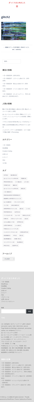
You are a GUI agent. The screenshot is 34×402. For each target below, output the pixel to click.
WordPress (4, 284)
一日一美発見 (6, 145)
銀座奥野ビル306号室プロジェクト (12, 198)
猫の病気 (14, 175)
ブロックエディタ (19, 202)
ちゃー (17, 215)
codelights (24, 232)
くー (28, 208)
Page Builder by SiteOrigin (12, 195)
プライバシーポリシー (7, 301)
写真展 (23, 178)
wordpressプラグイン (10, 208)
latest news (8, 225)
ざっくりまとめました (17, 2)
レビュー (5, 157)
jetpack (20, 222)
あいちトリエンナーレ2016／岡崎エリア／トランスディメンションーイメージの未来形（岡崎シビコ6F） (17, 116)
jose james (15, 205)
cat (6, 175)
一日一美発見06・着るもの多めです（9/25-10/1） (16, 367)
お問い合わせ (5, 299)
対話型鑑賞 (7, 235)
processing (8, 181)
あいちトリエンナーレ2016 (11, 178)
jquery (15, 245)
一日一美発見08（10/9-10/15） (11, 75)
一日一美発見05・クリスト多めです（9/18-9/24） (16, 369)
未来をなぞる (26, 215)
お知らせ (5, 154)
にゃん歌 (18, 225)
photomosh (8, 212)
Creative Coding (7, 151)
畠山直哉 (20, 242)
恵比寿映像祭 (7, 238)
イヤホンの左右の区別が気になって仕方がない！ (17, 121)
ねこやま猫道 (7, 202)
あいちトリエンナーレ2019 (11, 188)
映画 (23, 188)
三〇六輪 (18, 181)
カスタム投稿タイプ (9, 222)
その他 (4, 163)
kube (6, 218)
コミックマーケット (9, 242)
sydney (7, 185)
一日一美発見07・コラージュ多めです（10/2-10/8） (16, 365)
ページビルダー (8, 215)
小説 (26, 218)
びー (26, 181)
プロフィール (5, 297)
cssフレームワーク (16, 218)
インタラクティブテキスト (10, 232)
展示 (21, 208)
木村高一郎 (17, 238)
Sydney (21, 399)
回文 (21, 235)
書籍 (15, 185)
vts (15, 235)
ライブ (6, 205)
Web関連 (5, 148)
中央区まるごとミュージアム (11, 228)
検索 (2, 307)
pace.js (6, 245)
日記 (3, 160)
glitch (17, 212)
